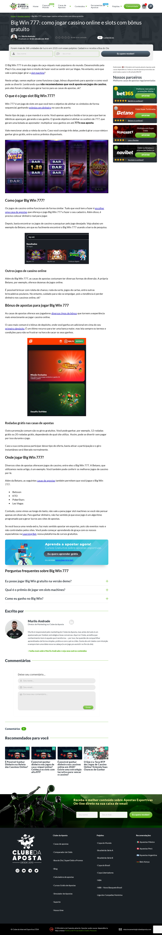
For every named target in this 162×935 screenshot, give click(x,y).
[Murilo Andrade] (14, 37)
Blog (55, 868)
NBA (99, 880)
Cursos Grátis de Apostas (65, 885)
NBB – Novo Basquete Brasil (109, 887)
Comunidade (132, 6)
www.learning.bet (64, 560)
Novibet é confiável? (136, 160)
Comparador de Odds (63, 852)
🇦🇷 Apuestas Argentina (147, 855)
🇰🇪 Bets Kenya (143, 861)
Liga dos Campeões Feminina (109, 895)
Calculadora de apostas (64, 877)
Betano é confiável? (135, 121)
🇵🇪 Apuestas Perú (144, 848)
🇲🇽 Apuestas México (146, 842)
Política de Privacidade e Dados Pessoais (81, 930)
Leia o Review (133, 140)
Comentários (106, 37)
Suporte (57, 902)
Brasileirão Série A (105, 850)
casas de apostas (46, 480)
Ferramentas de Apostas (98, 6)
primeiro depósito (14, 328)
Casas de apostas (61, 844)
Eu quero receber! (125, 54)
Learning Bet (29, 533)
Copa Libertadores (105, 872)
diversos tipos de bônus (64, 313)
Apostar (145, 96)
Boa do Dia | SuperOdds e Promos (68, 860)
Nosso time (58, 910)
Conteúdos (80, 6)
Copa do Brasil (103, 865)
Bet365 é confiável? (135, 101)
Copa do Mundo (46, 6)
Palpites (116, 6)
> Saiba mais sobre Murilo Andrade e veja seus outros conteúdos (57, 651)
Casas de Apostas (62, 6)
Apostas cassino (23, 16)
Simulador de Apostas (63, 893)
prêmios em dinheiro (40, 107)
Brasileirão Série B (105, 858)
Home (35, 6)
